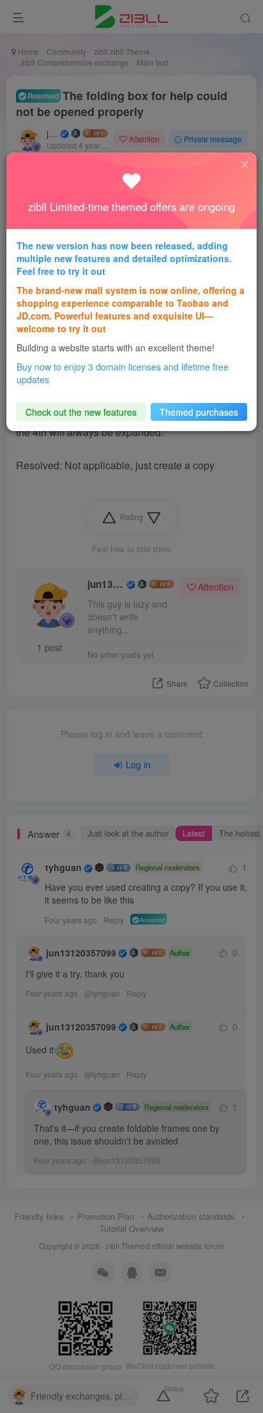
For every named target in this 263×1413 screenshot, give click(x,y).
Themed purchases (199, 412)
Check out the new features (81, 412)
